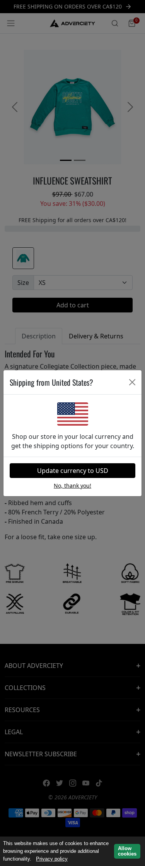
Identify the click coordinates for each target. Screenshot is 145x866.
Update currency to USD (72, 470)
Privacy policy (52, 859)
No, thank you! (72, 485)
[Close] (132, 382)
